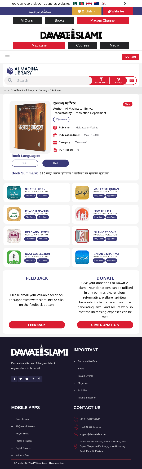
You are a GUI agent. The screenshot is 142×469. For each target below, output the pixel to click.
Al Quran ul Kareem (25, 426)
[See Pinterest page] (39, 379)
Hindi (55, 163)
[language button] (131, 81)
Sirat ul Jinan (22, 419)
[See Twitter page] (21, 379)
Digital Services (23, 448)
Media (114, 45)
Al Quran (27, 20)
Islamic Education (87, 397)
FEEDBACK (37, 324)
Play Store (30, 195)
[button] (10, 80)
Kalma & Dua (22, 455)
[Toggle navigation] (7, 56)
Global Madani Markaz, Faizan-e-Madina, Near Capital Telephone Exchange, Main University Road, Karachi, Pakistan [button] (103, 446)
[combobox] (54, 80)
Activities (82, 390)
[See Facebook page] (14, 379)
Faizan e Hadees (24, 441)
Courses (82, 45)
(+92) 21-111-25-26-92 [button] (90, 427)
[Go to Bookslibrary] (22, 70)
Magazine (39, 45)
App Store (43, 195)
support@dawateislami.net (93, 434)
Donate (130, 56)
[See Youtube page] (27, 379)
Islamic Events (85, 376)
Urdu (25, 163)
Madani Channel (102, 20)
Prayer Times (22, 433)
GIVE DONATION (105, 324)
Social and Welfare (87, 361)
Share (128, 104)
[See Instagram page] (33, 379)
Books (59, 20)
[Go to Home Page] (71, 32)
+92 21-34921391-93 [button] (90, 419)
